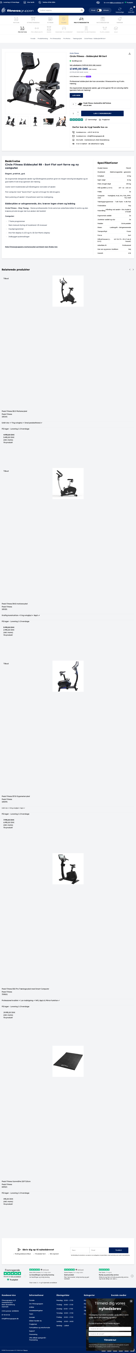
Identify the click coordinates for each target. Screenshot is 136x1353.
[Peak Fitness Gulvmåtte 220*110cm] (68, 1112)
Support (32, 1331)
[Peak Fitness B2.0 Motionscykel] (68, 341)
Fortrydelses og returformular (39, 1328)
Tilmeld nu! (110, 1339)
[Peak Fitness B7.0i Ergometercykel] (68, 727)
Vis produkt (8, 442)
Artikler (31, 1307)
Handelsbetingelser (36, 1311)
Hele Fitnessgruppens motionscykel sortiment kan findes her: (31, 247)
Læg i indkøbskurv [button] (102, 113)
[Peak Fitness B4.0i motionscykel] (68, 534)
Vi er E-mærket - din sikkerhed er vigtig (90, 144)
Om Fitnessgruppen (36, 1304)
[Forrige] (130, 269)
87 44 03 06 (6, 1315)
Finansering (33, 1334)
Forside (31, 1300)
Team (31, 1314)
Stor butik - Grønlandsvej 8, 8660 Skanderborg (92, 140)
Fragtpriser (33, 1324)
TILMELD (118, 1250)
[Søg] (81, 10)
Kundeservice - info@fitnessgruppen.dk (90, 136)
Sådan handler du (35, 1321)
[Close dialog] (131, 1301)
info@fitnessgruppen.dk (10, 1319)
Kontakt (32, 1317)
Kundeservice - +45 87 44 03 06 (87, 132)
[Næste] (133, 269)
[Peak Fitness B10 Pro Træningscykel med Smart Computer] (68, 919)
